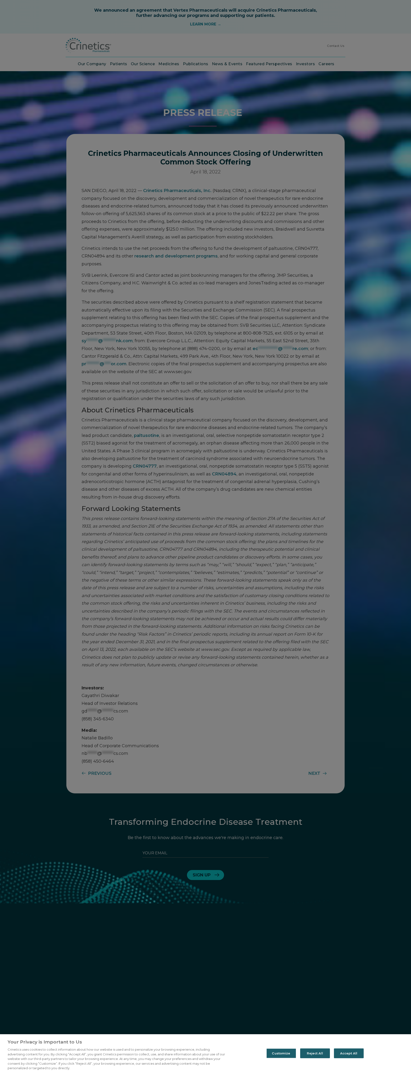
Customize (281, 1053)
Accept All (348, 1053)
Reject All (315, 1053)
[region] (205, 1053)
